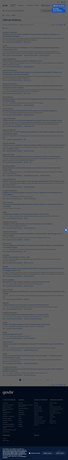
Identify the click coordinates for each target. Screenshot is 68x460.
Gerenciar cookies (35, 453)
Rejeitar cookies (47, 453)
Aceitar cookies (60, 453)
